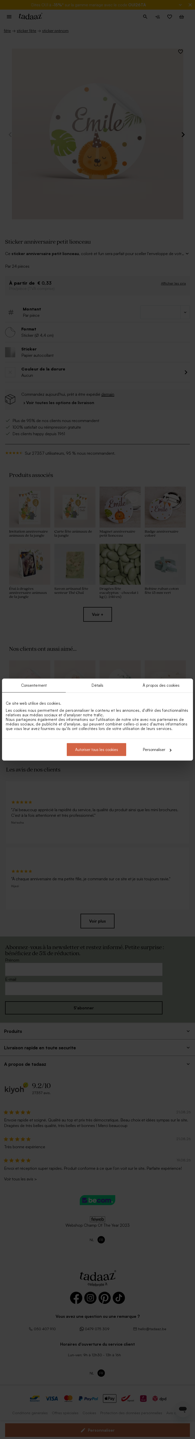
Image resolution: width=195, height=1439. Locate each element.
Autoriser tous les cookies (96, 749)
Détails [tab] (98, 685)
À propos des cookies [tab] (161, 685)
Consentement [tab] (34, 685)
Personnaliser (154, 749)
